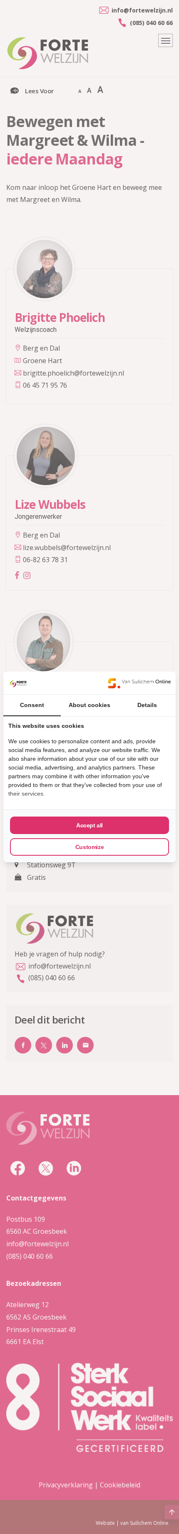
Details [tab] (147, 705)
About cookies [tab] (89, 705)
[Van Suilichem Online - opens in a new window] (139, 683)
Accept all (89, 825)
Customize (89, 847)
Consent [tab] (32, 705)
